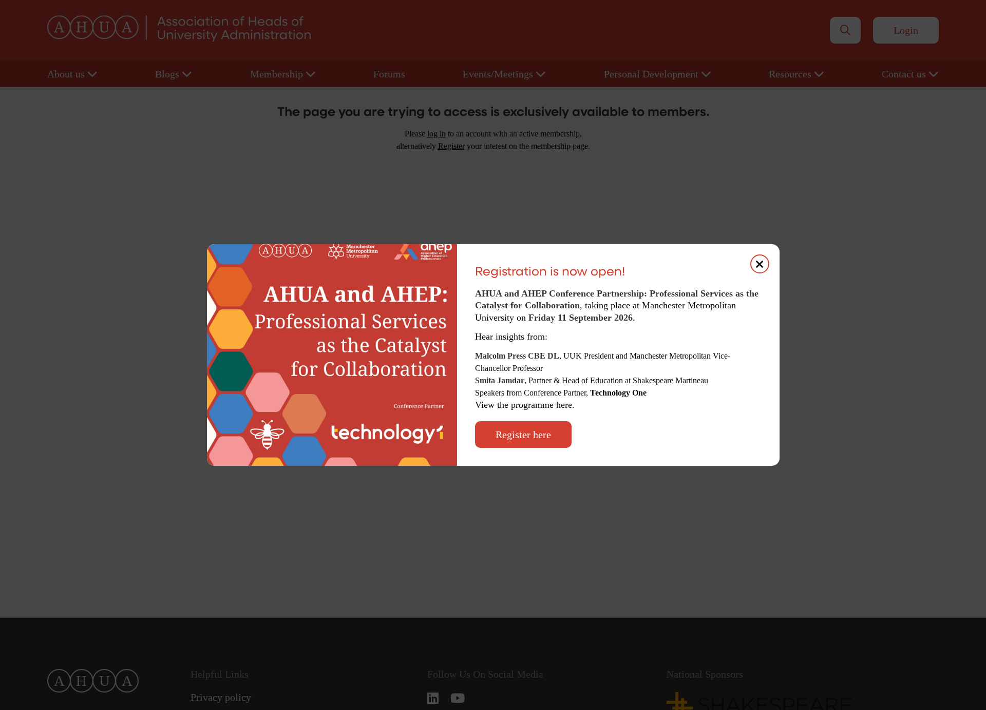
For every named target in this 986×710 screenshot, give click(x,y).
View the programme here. (526, 405)
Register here (523, 434)
